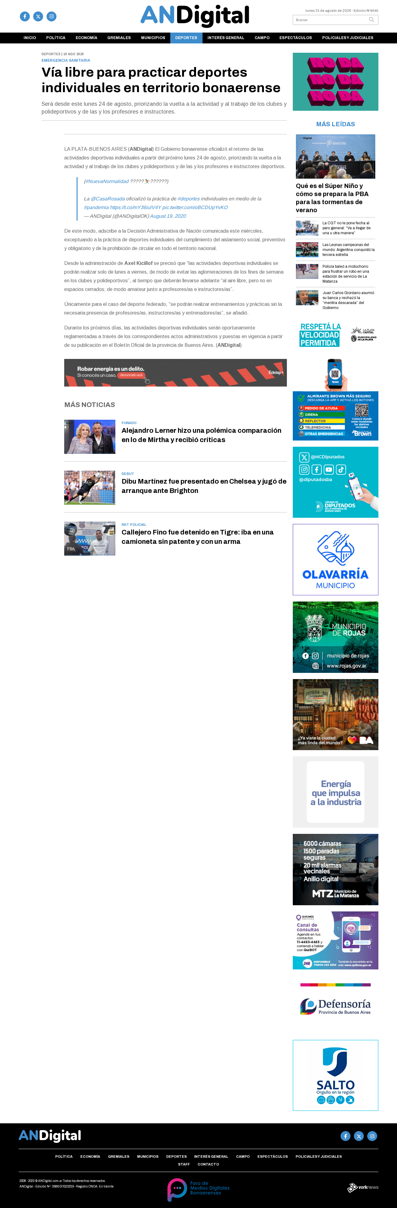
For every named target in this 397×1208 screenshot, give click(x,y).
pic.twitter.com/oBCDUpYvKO (194, 207)
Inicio (30, 38)
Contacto (208, 1164)
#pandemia (96, 207)
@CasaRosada (108, 198)
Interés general (225, 38)
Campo (262, 38)
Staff (184, 1164)
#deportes (188, 198)
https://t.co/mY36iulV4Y (135, 207)
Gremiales (119, 38)
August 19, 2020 (168, 216)
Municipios (153, 38)
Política (55, 38)
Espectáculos (295, 38)
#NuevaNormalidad (106, 181)
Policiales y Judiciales (347, 38)
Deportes (186, 38)
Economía (86, 38)
